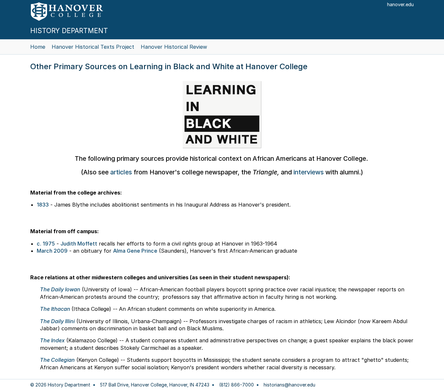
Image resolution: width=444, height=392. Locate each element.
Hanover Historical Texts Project (93, 46)
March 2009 (52, 250)
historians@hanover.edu (289, 385)
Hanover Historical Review (174, 46)
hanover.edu (400, 4)
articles (121, 172)
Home (37, 46)
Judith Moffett (78, 243)
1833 (43, 204)
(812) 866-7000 (236, 385)
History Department (69, 31)
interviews (309, 172)
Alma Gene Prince (135, 250)
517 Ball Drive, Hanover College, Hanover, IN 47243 (154, 385)
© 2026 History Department (60, 385)
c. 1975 (46, 243)
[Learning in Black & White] (222, 114)
